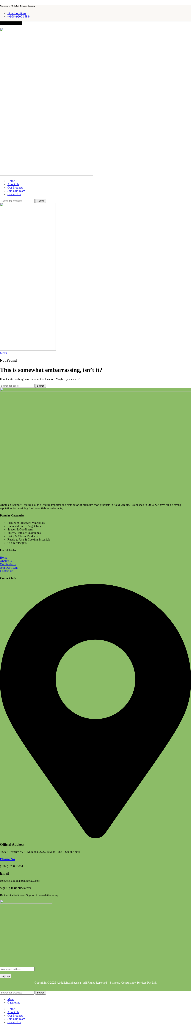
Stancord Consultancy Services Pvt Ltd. (133, 982)
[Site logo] (46, 174)
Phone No (7, 859)
